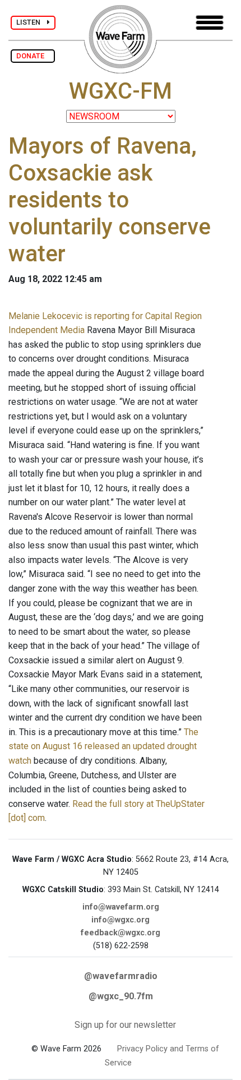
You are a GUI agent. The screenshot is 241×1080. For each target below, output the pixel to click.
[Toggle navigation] (209, 23)
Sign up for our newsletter (125, 1024)
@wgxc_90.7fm (121, 996)
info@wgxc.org (120, 920)
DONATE (32, 56)
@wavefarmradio (120, 976)
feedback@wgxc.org (120, 933)
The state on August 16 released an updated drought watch (103, 746)
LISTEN (31, 22)
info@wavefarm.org (120, 907)
